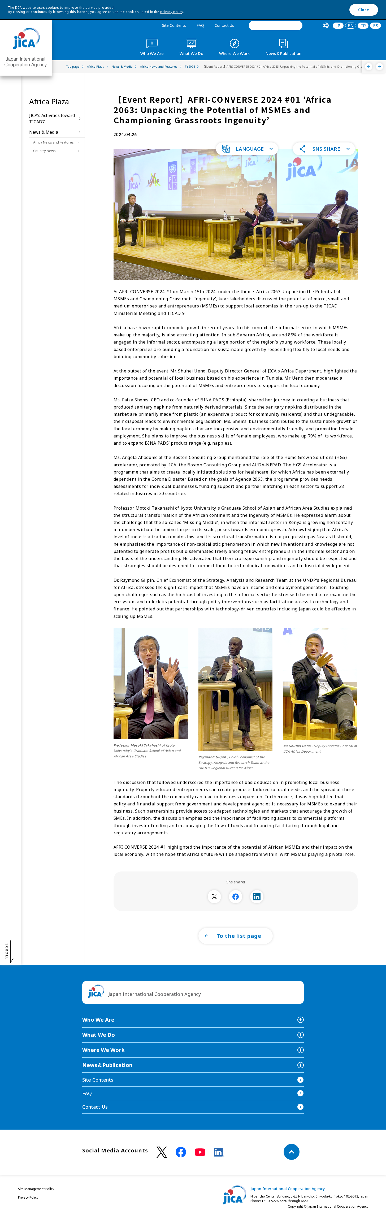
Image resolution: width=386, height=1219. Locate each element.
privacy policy (171, 12)
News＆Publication (107, 1065)
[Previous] (368, 66)
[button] (247, 148)
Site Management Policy (36, 1189)
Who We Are (98, 1019)
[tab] (325, 26)
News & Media (43, 132)
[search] (275, 25)
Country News (44, 150)
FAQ (200, 25)
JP (338, 26)
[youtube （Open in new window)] (200, 1152)
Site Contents (174, 25)
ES (375, 26)
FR (363, 26)
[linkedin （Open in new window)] (219, 1152)
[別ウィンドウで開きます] (214, 896)
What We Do (98, 1034)
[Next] (379, 66)
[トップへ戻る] (292, 1152)
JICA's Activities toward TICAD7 (52, 118)
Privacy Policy (28, 1197)
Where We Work (103, 1049)
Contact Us (224, 25)
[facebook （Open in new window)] (181, 1152)
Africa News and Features (53, 142)
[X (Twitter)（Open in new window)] (162, 1152)
